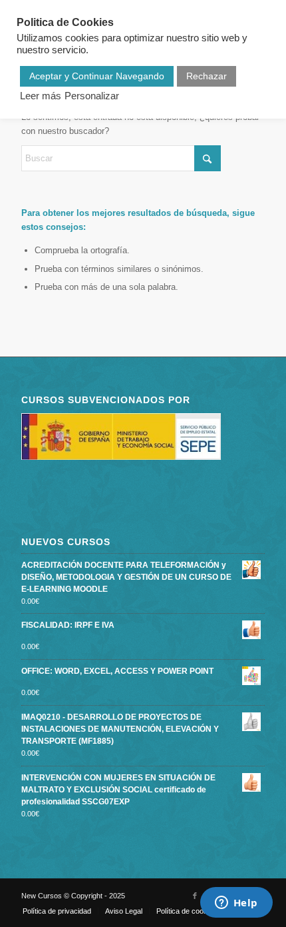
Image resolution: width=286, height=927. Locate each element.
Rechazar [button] (206, 76)
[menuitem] (57, 911)
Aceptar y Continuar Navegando (96, 76)
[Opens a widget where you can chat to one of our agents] (236, 903)
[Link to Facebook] (195, 896)
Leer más (40, 96)
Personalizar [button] (92, 96)
